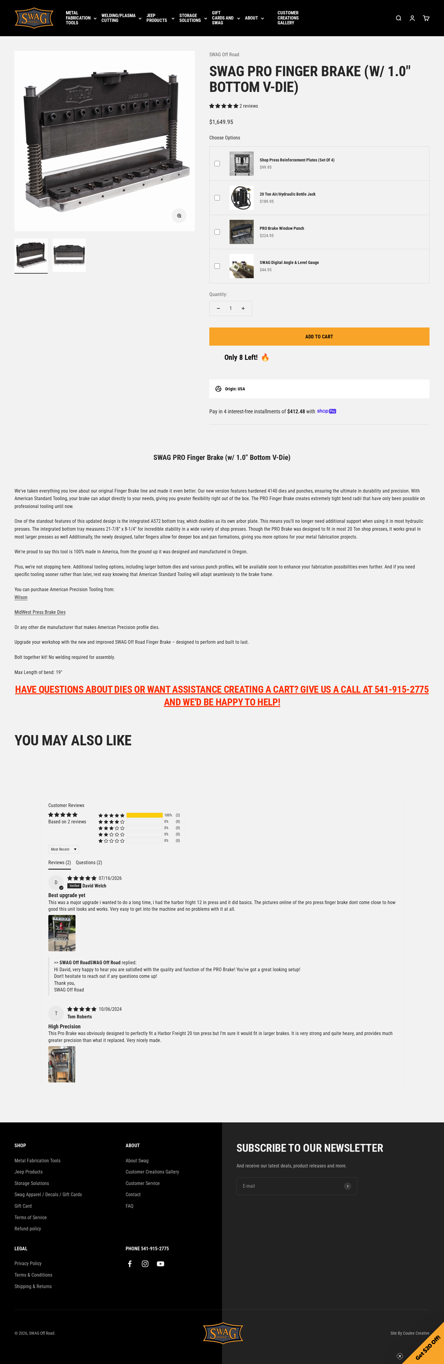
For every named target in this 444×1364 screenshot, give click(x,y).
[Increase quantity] (243, 308)
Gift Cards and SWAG (222, 18)
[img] (82, 878)
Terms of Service (30, 1217)
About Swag (137, 1161)
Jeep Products (156, 18)
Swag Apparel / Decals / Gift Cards (48, 1194)
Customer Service (143, 1183)
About (251, 18)
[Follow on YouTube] (160, 1264)
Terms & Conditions (33, 1275)
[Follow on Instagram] (145, 1264)
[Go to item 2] (69, 256)
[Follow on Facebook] (130, 1264)
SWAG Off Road (224, 54)
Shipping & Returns (33, 1286)
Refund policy (27, 1229)
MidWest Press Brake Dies (40, 612)
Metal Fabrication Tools (78, 18)
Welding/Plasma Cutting (118, 18)
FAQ (130, 1206)
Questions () (89, 862)
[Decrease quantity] (218, 308)
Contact (133, 1194)
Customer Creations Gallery (288, 18)
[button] (224, 106)
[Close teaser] (400, 1356)
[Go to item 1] (31, 256)
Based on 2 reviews (67, 822)
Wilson (20, 597)
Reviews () (59, 862)
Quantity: (218, 294)
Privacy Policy (28, 1263)
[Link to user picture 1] (62, 933)
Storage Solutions (190, 18)
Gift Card (23, 1206)
